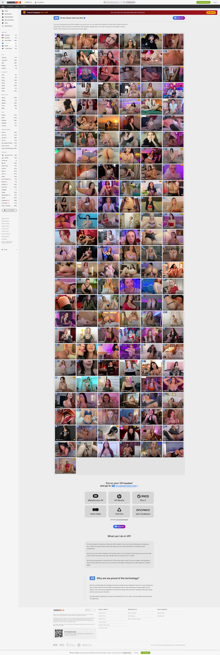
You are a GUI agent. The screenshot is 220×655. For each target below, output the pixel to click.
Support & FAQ (5, 218)
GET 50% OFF (211, 12)
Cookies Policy (102, 622)
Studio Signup (5, 236)
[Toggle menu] (3, 2)
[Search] (124, 2)
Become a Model (6, 234)
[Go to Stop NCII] (87, 645)
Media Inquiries (5, 226)
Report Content (5, 223)
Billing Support (5, 221)
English (89, 610)
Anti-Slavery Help (102, 628)
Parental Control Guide (104, 625)
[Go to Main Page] (14, 2)
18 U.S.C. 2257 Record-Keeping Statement (7, 242)
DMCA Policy (101, 619)
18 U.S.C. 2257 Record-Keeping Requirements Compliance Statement (168, 645)
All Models (4, 239)
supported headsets (122, 519)
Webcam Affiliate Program (134, 619)
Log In (215, 2)
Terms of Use (5, 231)
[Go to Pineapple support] (79, 645)
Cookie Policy (127, 652)
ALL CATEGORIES (10, 210)
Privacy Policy (5, 228)
